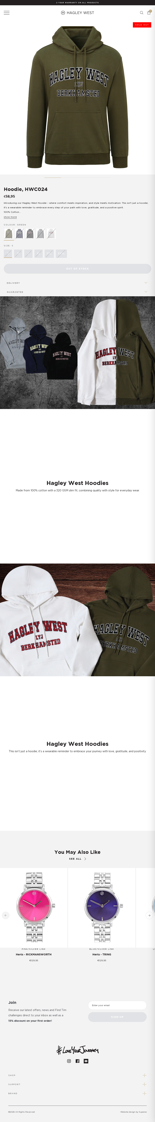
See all (75, 859)
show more (10, 217)
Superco (143, 1112)
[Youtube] (86, 1061)
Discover (75, 762)
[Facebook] (77, 1061)
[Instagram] (69, 1061)
